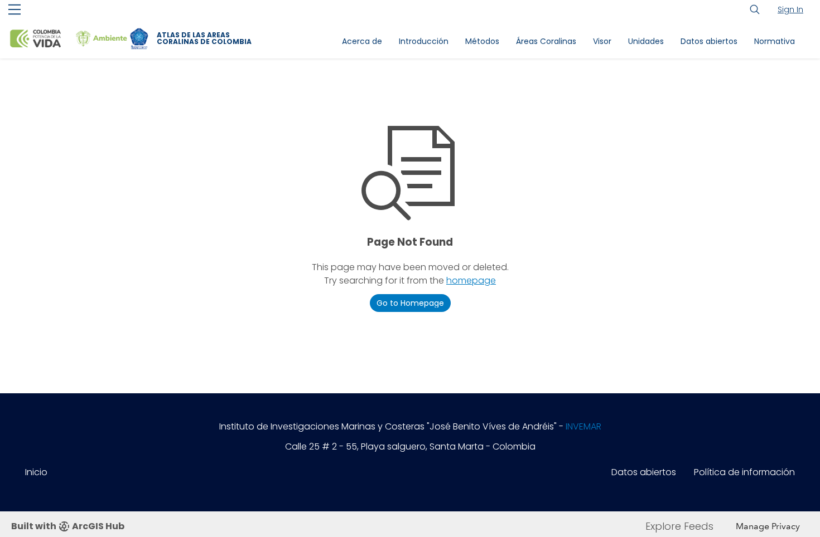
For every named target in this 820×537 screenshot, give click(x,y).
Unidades (646, 41)
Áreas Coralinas (546, 41)
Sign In (790, 9)
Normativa (774, 41)
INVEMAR (583, 426)
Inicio (36, 472)
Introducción (423, 41)
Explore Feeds (679, 526)
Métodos (482, 41)
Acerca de (362, 41)
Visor (602, 41)
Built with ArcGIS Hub (67, 526)
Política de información (744, 472)
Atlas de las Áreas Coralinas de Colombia (204, 38)
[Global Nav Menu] (14, 9)
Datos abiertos (709, 41)
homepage (471, 280)
